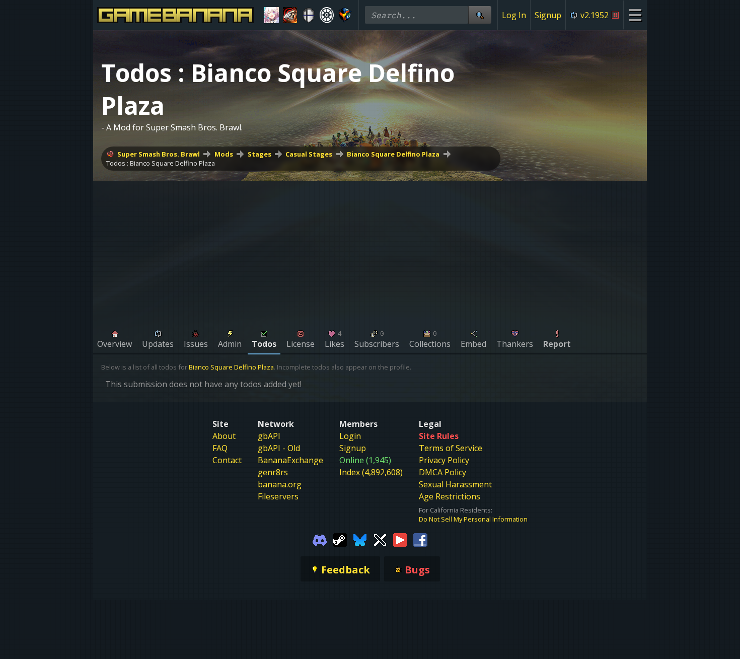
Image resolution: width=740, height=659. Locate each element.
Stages (259, 154)
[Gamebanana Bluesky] (360, 539)
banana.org (280, 484)
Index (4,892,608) (371, 472)
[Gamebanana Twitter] (380, 539)
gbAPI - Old (279, 448)
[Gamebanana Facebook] (420, 539)
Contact (227, 460)
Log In (514, 15)
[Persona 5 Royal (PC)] (290, 15)
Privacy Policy (444, 460)
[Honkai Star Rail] (271, 15)
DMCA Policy (442, 472)
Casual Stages (308, 154)
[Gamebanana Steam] (340, 539)
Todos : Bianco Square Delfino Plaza (160, 163)
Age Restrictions (449, 496)
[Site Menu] (635, 15)
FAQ (220, 448)
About (224, 436)
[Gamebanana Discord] (320, 539)
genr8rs (273, 472)
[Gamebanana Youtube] (400, 539)
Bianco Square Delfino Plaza (393, 154)
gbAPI (269, 436)
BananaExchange (290, 460)
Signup (548, 15)
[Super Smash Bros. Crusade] (308, 15)
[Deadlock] (327, 15)
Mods (223, 154)
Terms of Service (450, 448)
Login (350, 436)
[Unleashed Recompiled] (345, 15)
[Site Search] (479, 15)
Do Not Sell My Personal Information (473, 519)
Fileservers (278, 496)
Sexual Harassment (455, 484)
